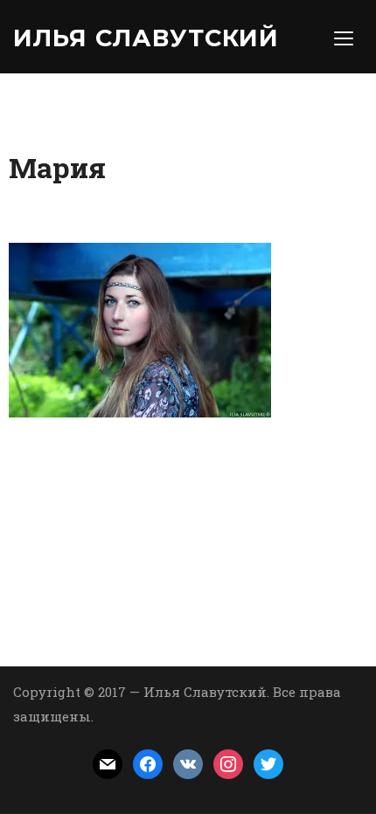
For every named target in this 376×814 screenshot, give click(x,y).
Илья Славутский (146, 38)
